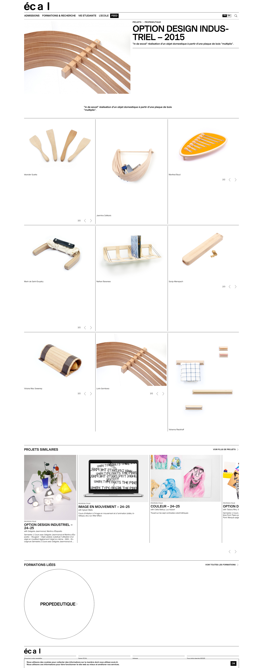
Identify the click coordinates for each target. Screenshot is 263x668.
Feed (114, 15)
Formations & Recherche (59, 15)
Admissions (31, 15)
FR (225, 16)
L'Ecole (104, 15)
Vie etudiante (87, 15)
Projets (137, 22)
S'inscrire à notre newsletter (33, 658)
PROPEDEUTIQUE (153, 22)
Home (36, 6)
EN (229, 16)
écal (32, 651)
